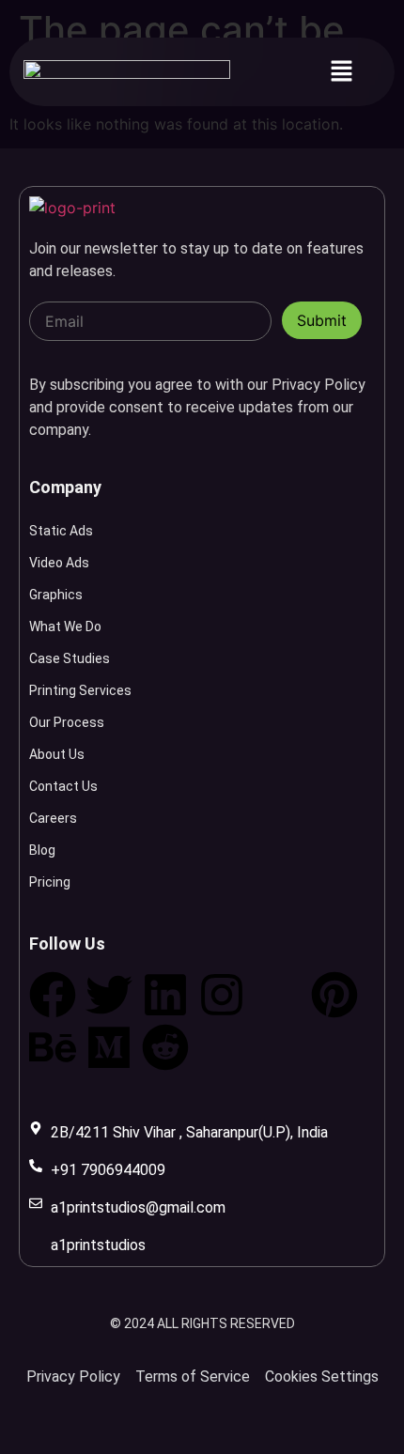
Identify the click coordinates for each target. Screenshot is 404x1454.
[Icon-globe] (278, 994)
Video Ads (59, 562)
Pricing (49, 881)
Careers (53, 818)
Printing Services (80, 690)
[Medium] (108, 1047)
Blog (42, 850)
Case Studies (69, 658)
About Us (57, 754)
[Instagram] (221, 994)
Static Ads (61, 530)
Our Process (66, 722)
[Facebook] (52, 994)
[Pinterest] (334, 994)
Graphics (56, 594)
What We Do (65, 626)
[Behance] (52, 1047)
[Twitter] (108, 994)
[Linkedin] (165, 994)
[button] (341, 72)
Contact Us (63, 786)
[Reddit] (165, 1047)
